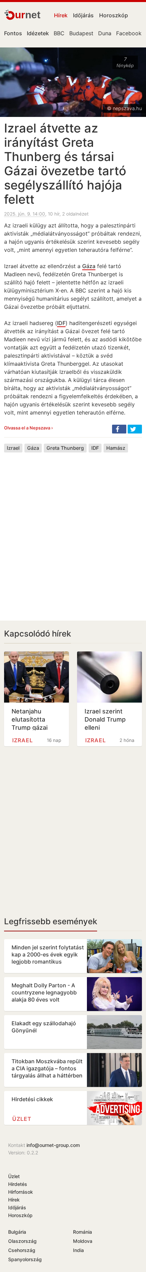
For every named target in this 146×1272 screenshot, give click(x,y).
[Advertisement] (73, 531)
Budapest (81, 33)
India (78, 1250)
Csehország (21, 1250)
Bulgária (17, 1232)
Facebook (129, 33)
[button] (119, 429)
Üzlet (22, 1118)
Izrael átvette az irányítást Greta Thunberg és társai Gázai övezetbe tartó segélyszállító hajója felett (65, 164)
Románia (82, 1232)
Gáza (88, 266)
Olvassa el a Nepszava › (28, 427)
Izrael (13, 448)
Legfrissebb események (50, 921)
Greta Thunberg (65, 448)
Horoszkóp (113, 15)
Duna (104, 33)
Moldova (82, 1241)
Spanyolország (25, 1259)
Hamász (115, 448)
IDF (61, 323)
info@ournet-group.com (53, 1145)
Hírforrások (20, 1192)
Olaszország (22, 1241)
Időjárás (83, 15)
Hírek (61, 15)
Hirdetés (17, 1184)
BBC (59, 33)
